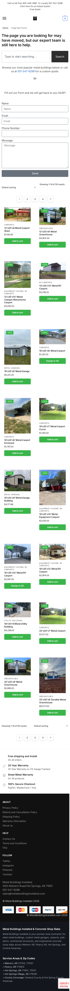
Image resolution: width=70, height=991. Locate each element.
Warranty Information (14, 821)
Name (5, 103)
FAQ (5, 847)
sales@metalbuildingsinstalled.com (24, 893)
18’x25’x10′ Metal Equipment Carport (49, 515)
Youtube (7, 874)
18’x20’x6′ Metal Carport (52, 350)
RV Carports (45, 282)
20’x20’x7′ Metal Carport (52, 630)
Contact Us (9, 838)
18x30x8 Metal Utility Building (15, 625)
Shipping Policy (11, 816)
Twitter (6, 861)
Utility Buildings (13, 620)
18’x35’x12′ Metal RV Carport (50, 570)
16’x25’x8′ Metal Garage (17, 371)
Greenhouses (46, 228)
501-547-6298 (56, 3)
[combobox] (26, 56)
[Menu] (8, 18)
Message (7, 140)
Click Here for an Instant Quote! (35, 6)
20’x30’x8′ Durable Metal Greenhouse (52, 701)
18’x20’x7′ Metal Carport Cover (52, 428)
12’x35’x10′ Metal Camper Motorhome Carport (15, 299)
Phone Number (11, 128)
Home (5, 28)
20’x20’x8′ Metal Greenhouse (13, 683)
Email (5, 115)
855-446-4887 (30, 3)
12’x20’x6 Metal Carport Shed (17, 229)
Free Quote (35, 9)
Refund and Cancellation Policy (20, 812)
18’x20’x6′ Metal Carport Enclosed (17, 441)
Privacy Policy (10, 807)
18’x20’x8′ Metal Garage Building (17, 499)
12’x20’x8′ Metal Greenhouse (48, 233)
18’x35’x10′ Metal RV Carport (15, 574)
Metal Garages (12, 368)
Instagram (8, 865)
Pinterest (7, 869)
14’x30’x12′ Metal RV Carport (50, 287)
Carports (9, 225)
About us (8, 825)
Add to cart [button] (17, 241)
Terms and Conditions (15, 843)
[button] (64, 18)
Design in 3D (52, 361)
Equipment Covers (13, 291)
